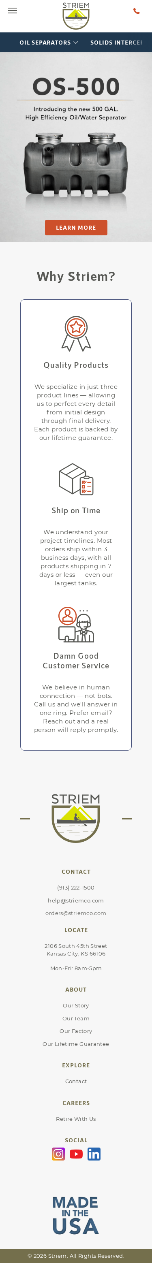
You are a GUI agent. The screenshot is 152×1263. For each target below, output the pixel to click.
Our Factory (76, 1031)
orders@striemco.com (75, 913)
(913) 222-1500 (75, 887)
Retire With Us (76, 1119)
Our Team (76, 1018)
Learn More (76, 227)
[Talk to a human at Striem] (136, 10)
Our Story (76, 1005)
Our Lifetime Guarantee (76, 1044)
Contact (76, 1081)
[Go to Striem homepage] (76, 16)
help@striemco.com (76, 900)
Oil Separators (45, 42)
